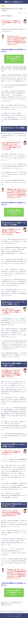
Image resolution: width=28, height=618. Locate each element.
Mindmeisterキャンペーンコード (7, 602)
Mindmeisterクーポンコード (6, 604)
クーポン (3, 6)
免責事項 (18, 614)
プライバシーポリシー (11, 614)
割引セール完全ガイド (14, 2)
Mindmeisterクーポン (18, 602)
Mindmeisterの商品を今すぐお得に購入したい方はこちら (14, 59)
